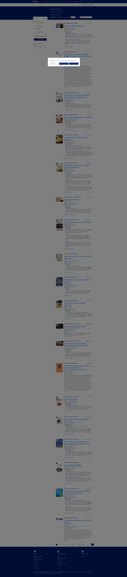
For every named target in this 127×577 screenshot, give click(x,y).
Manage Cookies (52, 63)
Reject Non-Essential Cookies (64, 63)
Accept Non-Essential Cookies (74, 63)
